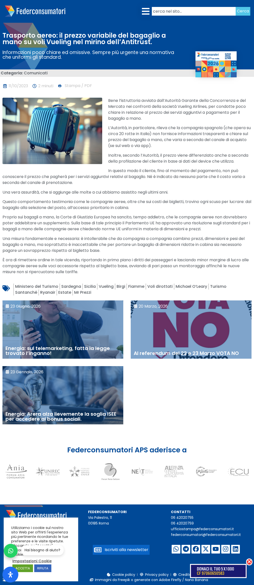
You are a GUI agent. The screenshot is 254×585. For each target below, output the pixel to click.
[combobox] (194, 11)
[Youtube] (215, 549)
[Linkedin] (235, 549)
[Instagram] (225, 549)
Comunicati (36, 73)
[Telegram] (186, 549)
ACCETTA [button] (22, 568)
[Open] (10, 575)
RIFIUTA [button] (42, 568)
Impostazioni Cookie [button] (32, 561)
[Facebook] (195, 549)
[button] (146, 11)
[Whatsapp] (176, 549)
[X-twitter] (205, 549)
